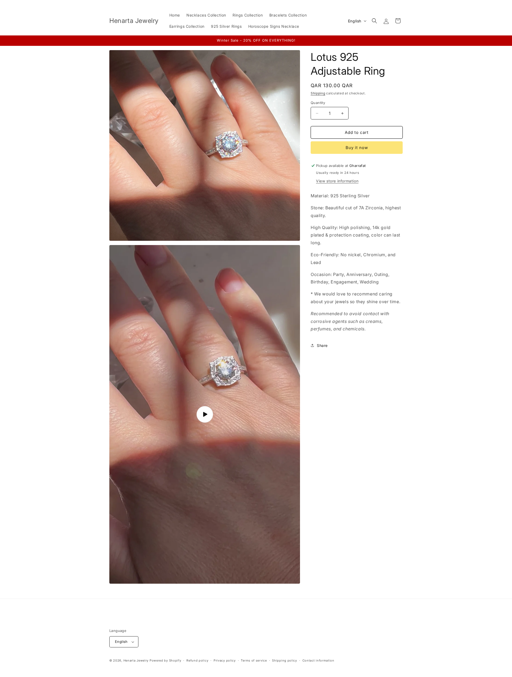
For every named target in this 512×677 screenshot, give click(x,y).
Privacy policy (225, 660)
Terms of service (254, 660)
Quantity (318, 103)
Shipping (318, 93)
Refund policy (197, 660)
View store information (337, 181)
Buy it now (357, 147)
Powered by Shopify (165, 660)
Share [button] (322, 345)
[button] (374, 21)
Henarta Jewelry (136, 660)
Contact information (318, 660)
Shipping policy (284, 660)
